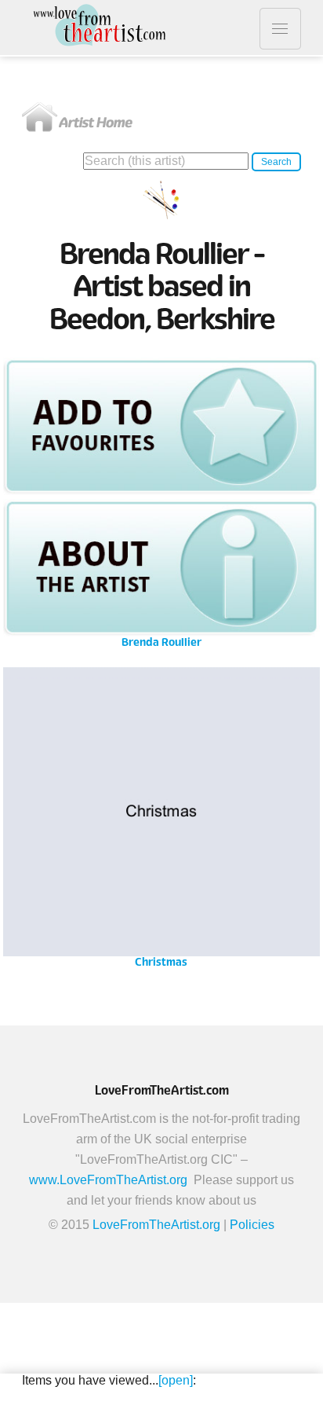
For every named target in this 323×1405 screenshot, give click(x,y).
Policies (252, 1224)
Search (276, 161)
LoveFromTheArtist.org (156, 1224)
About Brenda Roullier (161, 568)
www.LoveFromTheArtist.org (108, 1180)
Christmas (161, 823)
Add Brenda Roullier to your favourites (161, 425)
